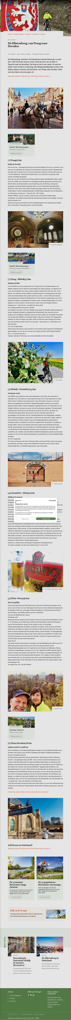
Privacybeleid (52, 500)
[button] (19, 500)
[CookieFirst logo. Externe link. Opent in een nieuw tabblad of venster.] (15, 502)
